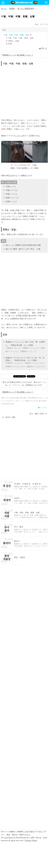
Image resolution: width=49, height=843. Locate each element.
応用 (10, 43)
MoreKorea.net (24, 2)
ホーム (4, 8)
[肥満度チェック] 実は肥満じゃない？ (17, 55)
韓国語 (12, 8)
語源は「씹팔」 (14, 41)
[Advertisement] (24, 91)
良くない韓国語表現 (25, 8)
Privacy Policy (31, 840)
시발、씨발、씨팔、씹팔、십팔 (16, 35)
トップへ (43, 407)
